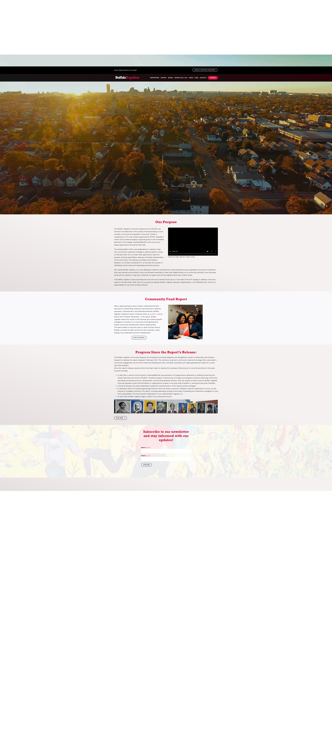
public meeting (156, 314)
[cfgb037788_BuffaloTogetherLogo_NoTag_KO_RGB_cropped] (127, 76)
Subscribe (146, 464)
